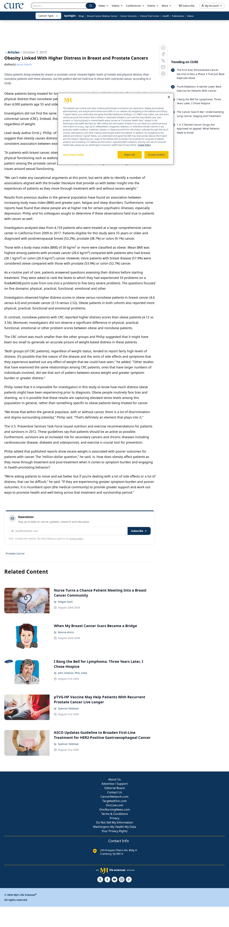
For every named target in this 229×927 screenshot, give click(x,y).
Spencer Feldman (68, 708)
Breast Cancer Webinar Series (102, 16)
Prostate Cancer (15, 553)
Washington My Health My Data (114, 827)
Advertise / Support (114, 784)
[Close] (169, 97)
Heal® (165, 16)
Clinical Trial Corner (149, 16)
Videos (190, 16)
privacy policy (76, 538)
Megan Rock (65, 601)
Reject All (129, 154)
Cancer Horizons (128, 16)
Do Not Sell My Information (114, 822)
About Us (114, 779)
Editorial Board (114, 788)
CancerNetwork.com (114, 797)
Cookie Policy (144, 145)
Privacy (114, 818)
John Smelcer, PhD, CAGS (72, 673)
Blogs (81, 16)
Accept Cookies (156, 154)
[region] (116, 129)
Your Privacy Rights (115, 831)
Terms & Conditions (114, 814)
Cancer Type (45, 15)
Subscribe (137, 531)
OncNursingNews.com (114, 809)
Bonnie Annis (66, 632)
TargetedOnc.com (114, 801)
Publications (178, 16)
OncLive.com (114, 805)
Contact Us (114, 792)
